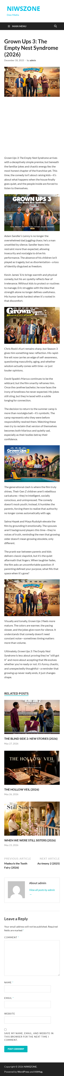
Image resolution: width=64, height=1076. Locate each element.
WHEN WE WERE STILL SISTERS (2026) (30, 840)
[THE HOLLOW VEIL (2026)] (32, 768)
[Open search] (55, 26)
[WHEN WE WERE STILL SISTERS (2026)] (32, 819)
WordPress (23, 1071)
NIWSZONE (23, 8)
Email (9, 998)
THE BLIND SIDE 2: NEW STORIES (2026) (31, 738)
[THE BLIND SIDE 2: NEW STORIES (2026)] (32, 718)
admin (33, 60)
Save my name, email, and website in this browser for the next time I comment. (29, 1036)
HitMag (38, 1071)
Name (8, 982)
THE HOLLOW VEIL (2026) (21, 789)
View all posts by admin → (42, 891)
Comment (11, 937)
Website (9, 1013)
